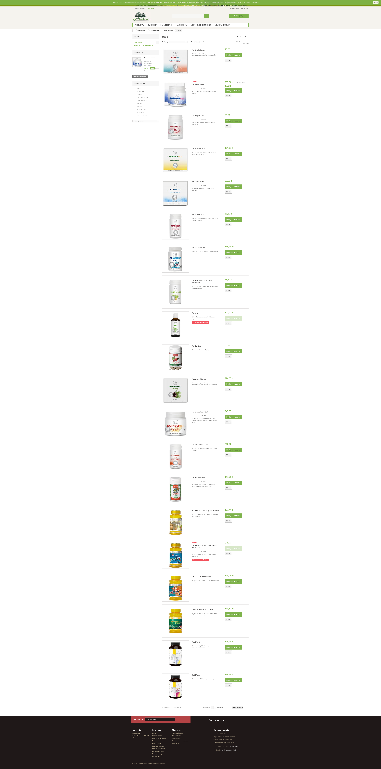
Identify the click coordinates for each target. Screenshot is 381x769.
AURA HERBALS (141, 100)
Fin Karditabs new (198, 50)
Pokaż (191, 42)
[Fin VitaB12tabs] (175, 193)
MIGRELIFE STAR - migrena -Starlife (205, 510)
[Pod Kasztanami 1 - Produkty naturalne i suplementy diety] (150, 16)
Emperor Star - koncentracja (202, 609)
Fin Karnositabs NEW (200, 412)
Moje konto (176, 730)
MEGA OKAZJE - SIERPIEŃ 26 (201, 25)
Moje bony (175, 743)
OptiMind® (196, 642)
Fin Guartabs (197, 346)
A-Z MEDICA (140, 91)
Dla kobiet (152, 25)
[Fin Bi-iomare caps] (175, 259)
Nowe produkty (157, 735)
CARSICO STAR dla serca (201, 576)
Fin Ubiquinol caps (198, 149)
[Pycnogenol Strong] (175, 390)
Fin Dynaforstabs (198, 478)
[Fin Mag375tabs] (175, 127)
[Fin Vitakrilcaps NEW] (175, 456)
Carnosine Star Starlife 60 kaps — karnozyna (204, 546)
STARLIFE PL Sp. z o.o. (143, 115)
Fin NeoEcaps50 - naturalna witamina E (202, 281)
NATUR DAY (140, 112)
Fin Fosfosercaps (150, 58)
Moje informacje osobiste (180, 741)
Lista (247, 43)
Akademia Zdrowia (222, 25)
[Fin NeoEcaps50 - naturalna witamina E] (175, 292)
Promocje (138, 52)
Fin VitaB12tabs (198, 181)
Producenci (139, 83)
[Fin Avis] (175, 324)
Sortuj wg (165, 42)
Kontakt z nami (234, 8)
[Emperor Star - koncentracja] (175, 621)
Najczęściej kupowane (159, 738)
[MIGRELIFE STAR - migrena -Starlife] (175, 522)
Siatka (243, 43)
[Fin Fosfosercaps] (175, 94)
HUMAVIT (139, 106)
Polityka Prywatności (158, 748)
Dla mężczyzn (166, 25)
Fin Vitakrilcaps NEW (200, 445)
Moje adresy (176, 738)
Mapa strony (156, 756)
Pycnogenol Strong (199, 379)
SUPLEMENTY (139, 25)
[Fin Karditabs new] (175, 61)
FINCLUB (139, 103)
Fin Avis (195, 313)
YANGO (138, 88)
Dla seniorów (181, 25)
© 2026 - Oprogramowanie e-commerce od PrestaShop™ (148, 763)
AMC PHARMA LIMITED (143, 97)
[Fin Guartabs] (175, 357)
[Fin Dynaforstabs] (175, 489)
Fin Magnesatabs (198, 214)
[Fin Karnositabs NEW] (175, 423)
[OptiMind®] (175, 653)
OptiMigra (196, 675)
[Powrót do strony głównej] (134, 30)
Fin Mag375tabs (198, 116)
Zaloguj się (244, 8)
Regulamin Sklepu (158, 746)
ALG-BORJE (140, 94)
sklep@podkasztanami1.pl (228, 750)
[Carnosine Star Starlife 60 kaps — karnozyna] (175, 555)
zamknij (375, 2)
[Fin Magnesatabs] (175, 226)
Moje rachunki (176, 735)
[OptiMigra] (175, 686)
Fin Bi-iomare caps (198, 247)
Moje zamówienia (177, 733)
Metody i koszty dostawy (159, 754)
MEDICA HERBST (141, 109)
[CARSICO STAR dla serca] (175, 588)
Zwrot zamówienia (158, 751)
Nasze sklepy (156, 741)
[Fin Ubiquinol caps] (175, 160)
